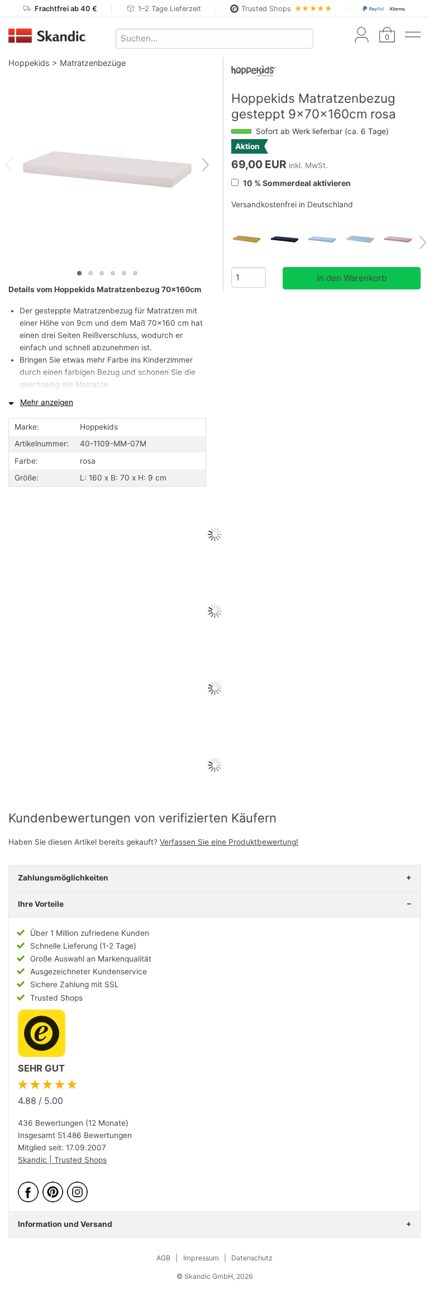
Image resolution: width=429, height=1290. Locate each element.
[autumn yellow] (250, 239)
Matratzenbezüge (93, 63)
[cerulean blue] (326, 239)
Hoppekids (29, 63)
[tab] (79, 273)
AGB (163, 1258)
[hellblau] (364, 239)
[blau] (288, 239)
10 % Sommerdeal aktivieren (296, 183)
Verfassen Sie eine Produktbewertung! (229, 841)
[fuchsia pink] (402, 239)
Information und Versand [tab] (65, 1224)
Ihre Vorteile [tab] (41, 903)
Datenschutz (252, 1258)
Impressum (201, 1258)
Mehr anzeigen (46, 402)
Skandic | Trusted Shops (62, 1159)
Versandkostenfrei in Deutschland (292, 204)
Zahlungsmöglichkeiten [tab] (63, 877)
